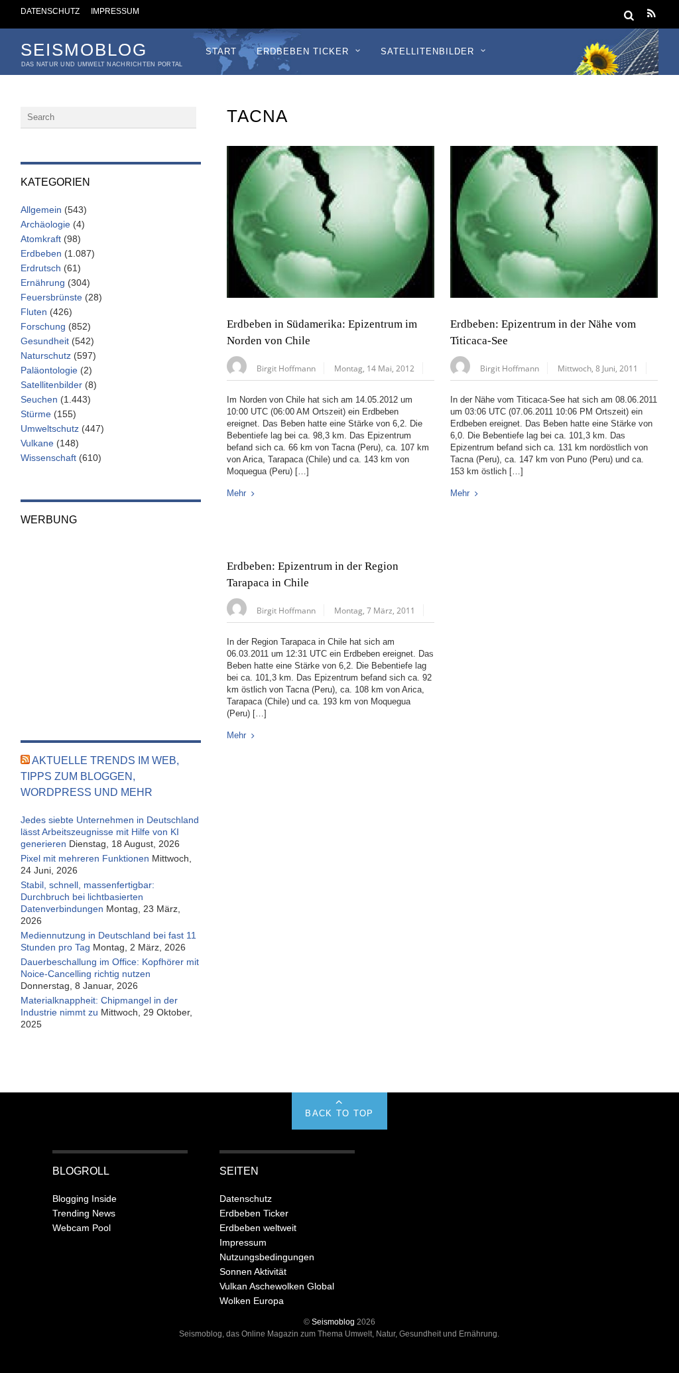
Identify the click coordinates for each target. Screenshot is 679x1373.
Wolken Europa (251, 1300)
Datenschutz (50, 11)
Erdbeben (41, 253)
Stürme (36, 414)
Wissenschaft (48, 457)
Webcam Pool (81, 1227)
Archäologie (45, 224)
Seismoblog (333, 1321)
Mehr (236, 493)
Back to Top (339, 1113)
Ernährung (43, 282)
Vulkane (37, 443)
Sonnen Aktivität (252, 1271)
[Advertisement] (111, 624)
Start (221, 51)
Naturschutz (46, 355)
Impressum (115, 11)
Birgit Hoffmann (286, 368)
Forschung (43, 326)
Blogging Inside (84, 1198)
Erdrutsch (41, 268)
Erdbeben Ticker (303, 51)
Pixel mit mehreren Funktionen (85, 858)
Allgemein (41, 209)
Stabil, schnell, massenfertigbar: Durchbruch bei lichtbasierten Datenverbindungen (87, 897)
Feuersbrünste (51, 297)
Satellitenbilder (427, 51)
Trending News (83, 1213)
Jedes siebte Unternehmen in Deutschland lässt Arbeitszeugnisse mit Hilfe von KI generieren (110, 832)
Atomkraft (41, 238)
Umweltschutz (50, 428)
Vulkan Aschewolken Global (276, 1286)
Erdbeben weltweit (257, 1227)
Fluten (34, 311)
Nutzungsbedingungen (266, 1257)
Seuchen (39, 399)
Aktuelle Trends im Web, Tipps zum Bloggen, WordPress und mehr (100, 776)
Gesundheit (45, 341)
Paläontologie (49, 370)
